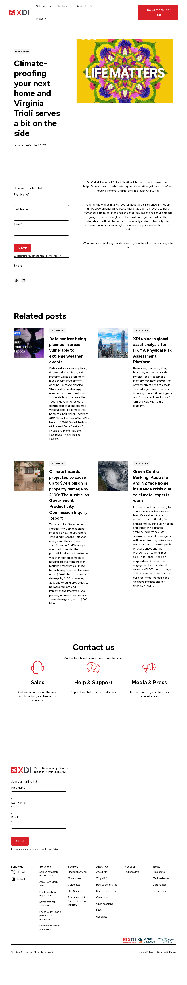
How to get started (106, 884)
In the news (159, 891)
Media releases (161, 878)
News (156, 866)
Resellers (131, 866)
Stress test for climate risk (47, 903)
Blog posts (159, 871)
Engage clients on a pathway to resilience (50, 915)
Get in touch (149, 707)
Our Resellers (132, 871)
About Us (102, 866)
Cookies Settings (166, 951)
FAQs (99, 910)
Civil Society (75, 891)
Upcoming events (106, 891)
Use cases (101, 916)
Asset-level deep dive (48, 883)
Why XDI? (101, 878)
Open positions (104, 903)
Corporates (74, 884)
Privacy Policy (145, 951)
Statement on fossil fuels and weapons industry (79, 901)
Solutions (45, 866)
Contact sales (37, 711)
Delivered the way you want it (49, 927)
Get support (93, 703)
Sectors (73, 866)
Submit (22, 248)
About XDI (101, 871)
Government (75, 878)
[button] (44, 6)
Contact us (102, 897)
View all (163, 316)
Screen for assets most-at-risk (48, 873)
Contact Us (122, 12)
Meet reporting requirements (47, 893)
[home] (19, 12)
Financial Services (77, 871)
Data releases (160, 884)
